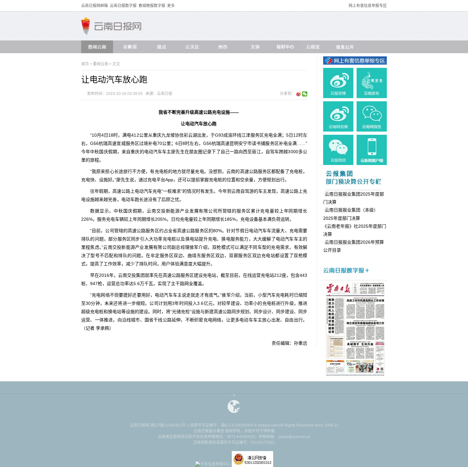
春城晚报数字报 (151, 6)
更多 (171, 6)
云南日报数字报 (123, 6)
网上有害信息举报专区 (368, 6)
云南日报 (164, 93)
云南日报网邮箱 (94, 6)
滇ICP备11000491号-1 (169, 425)
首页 (85, 64)
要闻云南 (100, 64)
